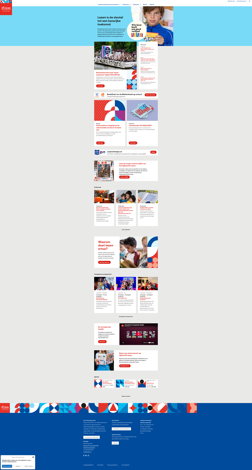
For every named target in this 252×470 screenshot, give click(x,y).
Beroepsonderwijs (145, 431)
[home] (6, 7)
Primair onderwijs (145, 427)
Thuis (141, 433)
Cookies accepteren (7, 466)
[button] (33, 457)
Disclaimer (100, 465)
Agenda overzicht (126, 396)
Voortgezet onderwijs (146, 429)
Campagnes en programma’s (126, 316)
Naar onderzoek (126, 229)
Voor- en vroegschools (147, 425)
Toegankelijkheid (88, 465)
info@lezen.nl (87, 452)
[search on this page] (249, 1)
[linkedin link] (86, 456)
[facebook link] (83, 456)
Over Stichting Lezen (241, 1)
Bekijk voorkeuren (29, 466)
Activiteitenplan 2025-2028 (91, 437)
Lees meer (127, 387)
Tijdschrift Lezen (231, 1)
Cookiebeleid (125, 465)
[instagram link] (88, 456)
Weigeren (18, 466)
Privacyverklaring (112, 465)
